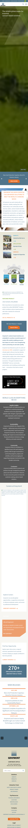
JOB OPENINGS (14, 791)
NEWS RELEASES (14, 802)
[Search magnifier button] (23, 771)
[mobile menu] (26, 4)
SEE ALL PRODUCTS (7, 317)
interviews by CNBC (7, 350)
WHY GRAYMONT (7, 633)
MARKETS (14, 777)
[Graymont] (3, 4)
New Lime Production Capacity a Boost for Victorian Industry (14, 176)
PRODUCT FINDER (14, 789)
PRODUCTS (14, 779)
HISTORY (14, 812)
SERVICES (14, 781)
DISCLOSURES (14, 804)
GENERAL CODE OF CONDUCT (14, 825)
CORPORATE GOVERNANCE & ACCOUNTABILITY (14, 814)
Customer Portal (14, 819)
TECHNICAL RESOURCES (14, 798)
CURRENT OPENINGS (7, 660)
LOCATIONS (14, 800)
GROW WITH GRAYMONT (9, 608)
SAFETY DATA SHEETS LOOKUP (14, 787)
